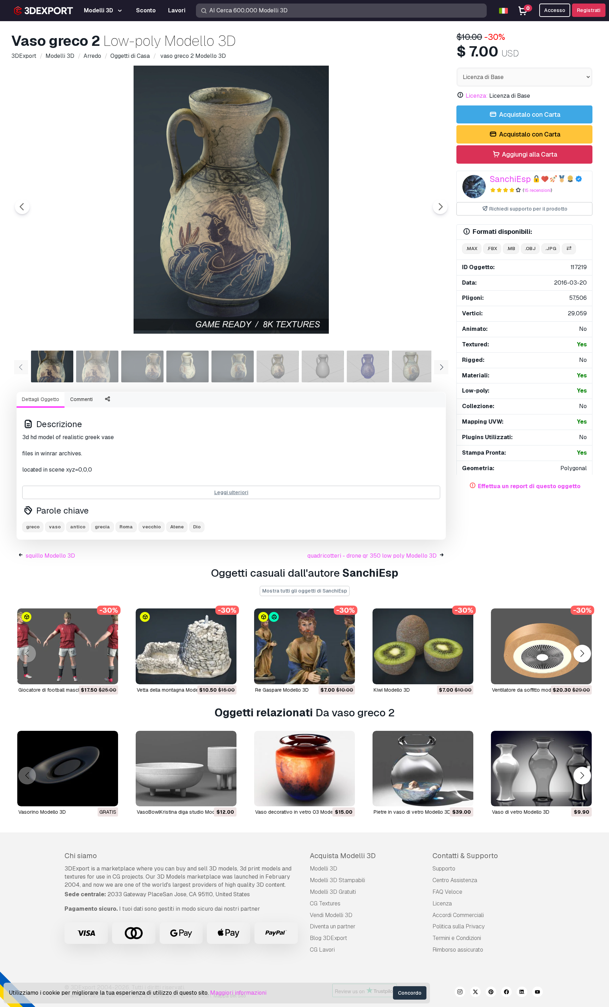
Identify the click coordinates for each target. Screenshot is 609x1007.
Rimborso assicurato (457, 949)
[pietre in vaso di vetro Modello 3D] (423, 769)
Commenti (81, 399)
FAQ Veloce (447, 892)
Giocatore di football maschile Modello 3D (65, 690)
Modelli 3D (323, 868)
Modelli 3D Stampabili (337, 880)
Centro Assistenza (454, 880)
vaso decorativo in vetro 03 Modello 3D (300, 812)
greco (32, 527)
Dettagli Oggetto (40, 399)
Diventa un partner (333, 926)
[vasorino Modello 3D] (67, 769)
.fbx (492, 248)
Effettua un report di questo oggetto (529, 486)
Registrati (589, 10)
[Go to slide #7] (323, 366)
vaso (55, 527)
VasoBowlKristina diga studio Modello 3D (184, 812)
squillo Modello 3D (50, 555)
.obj (530, 248)
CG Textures (325, 903)
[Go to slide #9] (413, 366)
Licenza (442, 903)
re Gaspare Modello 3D (282, 690)
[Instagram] (460, 993)
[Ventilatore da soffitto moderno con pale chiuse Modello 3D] (541, 646)
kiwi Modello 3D (392, 690)
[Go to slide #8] (368, 366)
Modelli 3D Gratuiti (333, 892)
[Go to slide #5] (232, 366)
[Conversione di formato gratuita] (569, 249)
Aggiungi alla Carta (528, 154)
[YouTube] (537, 993)
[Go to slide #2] (97, 366)
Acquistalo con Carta (529, 114)
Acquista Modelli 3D (343, 855)
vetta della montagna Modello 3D (174, 690)
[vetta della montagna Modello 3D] (186, 646)
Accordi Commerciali (458, 915)
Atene (177, 527)
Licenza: (477, 95)
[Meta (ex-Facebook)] (506, 993)
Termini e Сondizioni (456, 938)
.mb (511, 248)
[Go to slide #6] (278, 366)
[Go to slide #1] (52, 366)
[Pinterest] (491, 993)
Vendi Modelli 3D (331, 915)
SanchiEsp (510, 179)
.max (472, 248)
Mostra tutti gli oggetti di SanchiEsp (304, 591)
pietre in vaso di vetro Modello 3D (412, 812)
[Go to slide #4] (187, 366)
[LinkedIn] (522, 993)
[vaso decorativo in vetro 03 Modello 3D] (304, 769)
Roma (126, 527)
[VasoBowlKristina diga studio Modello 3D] (186, 769)
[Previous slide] (22, 206)
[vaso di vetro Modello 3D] (541, 769)
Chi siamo (80, 855)
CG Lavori (322, 949)
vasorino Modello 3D (42, 812)
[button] (582, 653)
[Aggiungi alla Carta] (93, 674)
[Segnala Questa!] (108, 674)
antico (77, 527)
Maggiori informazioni (238, 992)
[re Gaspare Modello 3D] (304, 646)
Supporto (443, 868)
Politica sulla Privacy (458, 926)
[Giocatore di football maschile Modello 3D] (67, 646)
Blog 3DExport (328, 938)
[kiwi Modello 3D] (423, 646)
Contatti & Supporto (465, 855)
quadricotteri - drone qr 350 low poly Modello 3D (372, 555)
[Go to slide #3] (142, 366)
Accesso (554, 10)
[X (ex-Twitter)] (475, 993)
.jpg (550, 248)
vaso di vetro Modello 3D (520, 812)
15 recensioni (537, 190)
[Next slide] (440, 206)
